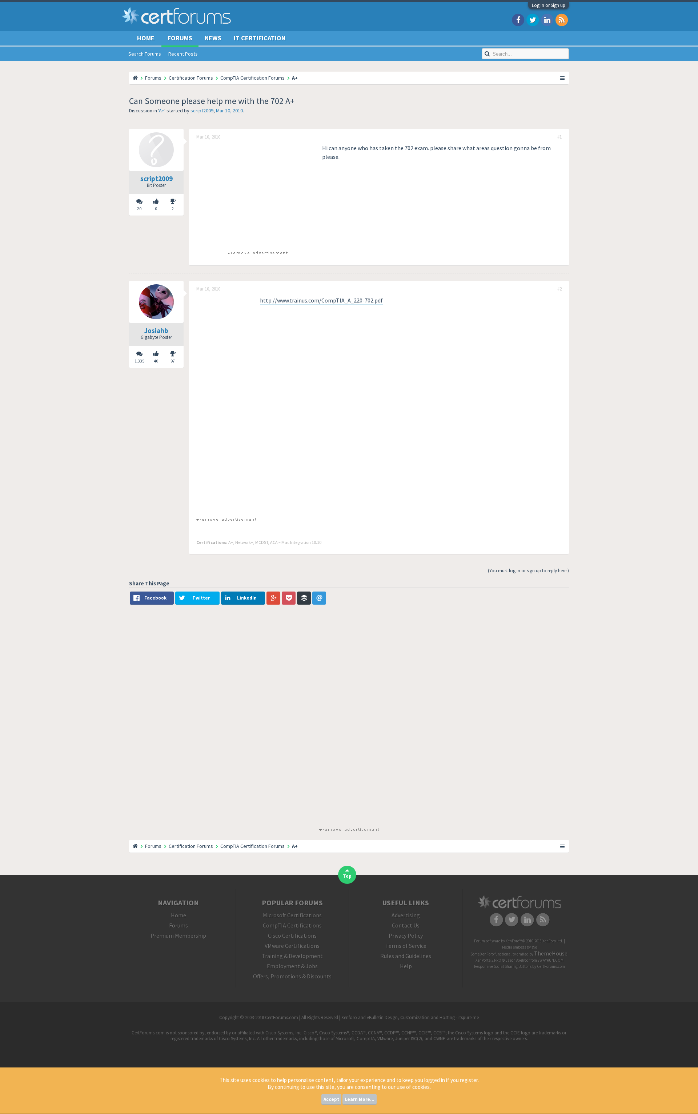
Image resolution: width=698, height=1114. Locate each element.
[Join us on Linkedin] (547, 19)
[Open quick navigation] (562, 77)
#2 (559, 289)
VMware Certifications (292, 945)
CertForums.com (551, 966)
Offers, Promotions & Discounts (292, 976)
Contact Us (406, 925)
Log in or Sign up (548, 5)
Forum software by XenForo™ (518, 940)
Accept (331, 1099)
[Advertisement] (257, 194)
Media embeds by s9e (519, 947)
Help (406, 966)
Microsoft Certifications (292, 915)
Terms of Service (405, 945)
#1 (559, 137)
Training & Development (292, 955)
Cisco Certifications (292, 935)
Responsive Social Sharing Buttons (502, 966)
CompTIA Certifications (292, 925)
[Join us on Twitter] (532, 19)
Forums (180, 38)
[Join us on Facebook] (518, 19)
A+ (161, 110)
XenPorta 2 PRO (488, 960)
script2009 (201, 110)
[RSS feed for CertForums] (561, 19)
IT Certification (259, 38)
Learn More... (359, 1099)
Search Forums (144, 54)
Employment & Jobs (292, 966)
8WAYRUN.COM (550, 960)
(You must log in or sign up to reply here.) (528, 571)
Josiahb (156, 330)
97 (173, 361)
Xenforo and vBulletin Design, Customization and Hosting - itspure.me (410, 1017)
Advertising (406, 915)
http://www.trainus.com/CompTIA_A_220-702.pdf (321, 300)
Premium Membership (178, 935)
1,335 (139, 361)
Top (347, 876)
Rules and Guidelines (405, 955)
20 (139, 208)
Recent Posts (183, 54)
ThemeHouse (550, 953)
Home (146, 38)
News (213, 38)
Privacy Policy (406, 935)
